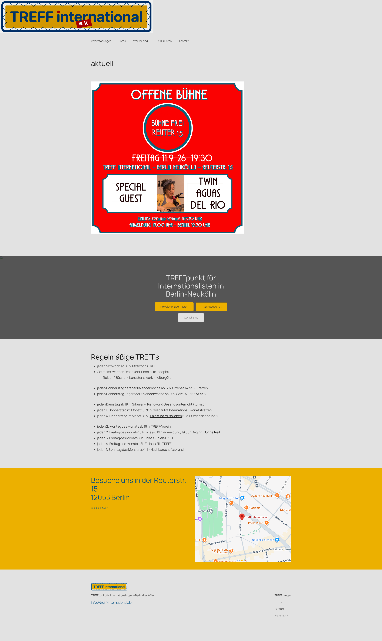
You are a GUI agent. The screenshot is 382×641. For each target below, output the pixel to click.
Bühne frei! (212, 432)
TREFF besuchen (211, 306)
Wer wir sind (191, 317)
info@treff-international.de (111, 602)
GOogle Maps (100, 508)
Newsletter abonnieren (174, 306)
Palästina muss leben (166, 416)
